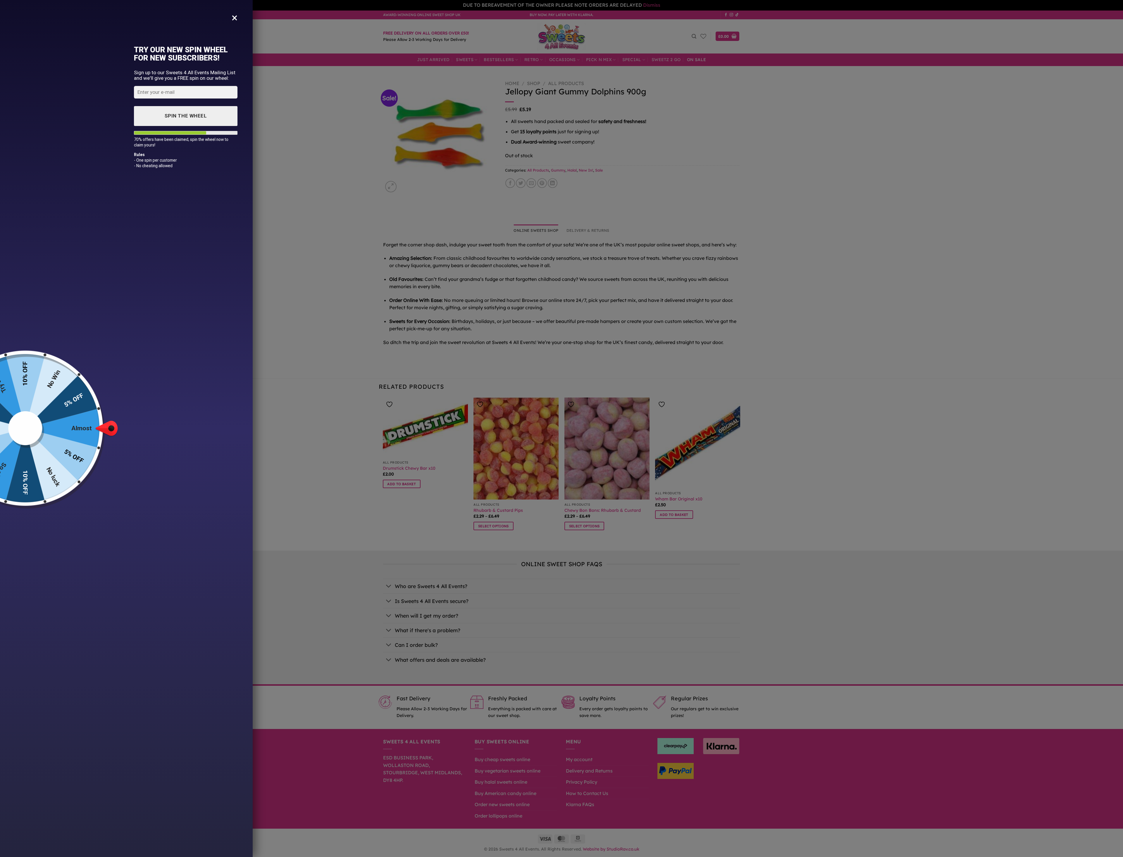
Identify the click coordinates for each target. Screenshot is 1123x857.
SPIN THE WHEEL (186, 116)
